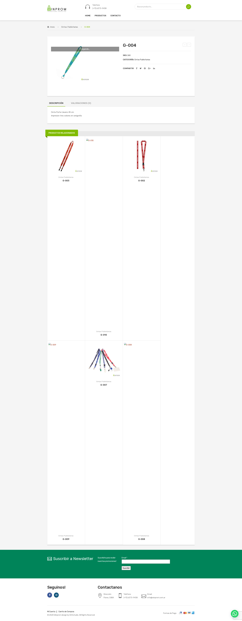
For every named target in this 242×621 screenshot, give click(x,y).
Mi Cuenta (51, 612)
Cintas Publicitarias (69, 27)
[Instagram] (56, 595)
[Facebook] (136, 68)
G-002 (141, 180)
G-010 (104, 335)
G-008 (141, 539)
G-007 (103, 385)
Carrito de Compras (66, 612)
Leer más (60, 156)
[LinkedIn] (154, 68)
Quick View (71, 156)
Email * (124, 558)
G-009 (66, 539)
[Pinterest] (145, 68)
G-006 (189, 45)
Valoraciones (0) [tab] (81, 103)
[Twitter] (141, 68)
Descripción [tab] (56, 103)
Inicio (52, 27)
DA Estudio (74, 615)
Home (87, 15)
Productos (100, 15)
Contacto (115, 15)
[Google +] (149, 68)
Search (188, 6)
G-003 (66, 180)
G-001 (185, 45)
